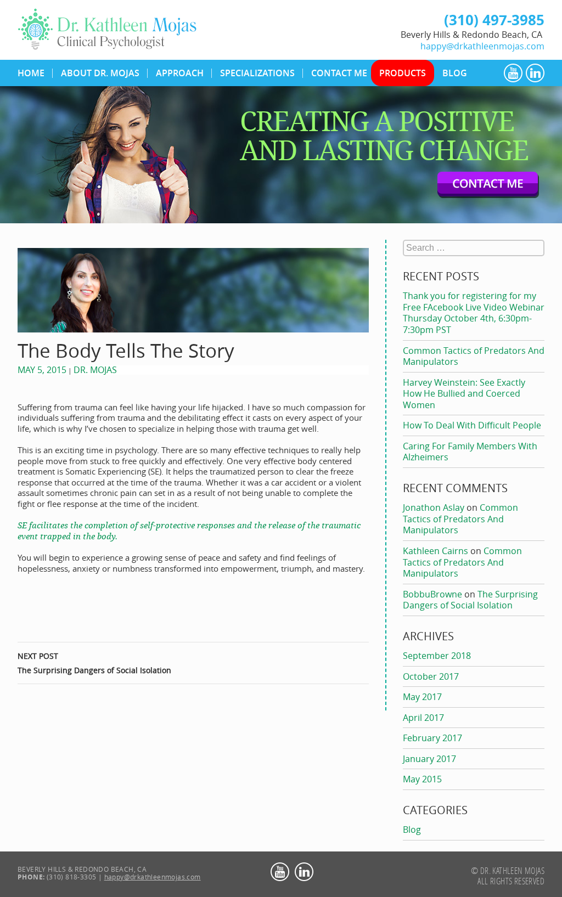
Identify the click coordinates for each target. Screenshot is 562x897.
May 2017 (422, 697)
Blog (454, 73)
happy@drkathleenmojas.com (482, 45)
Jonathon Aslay (433, 507)
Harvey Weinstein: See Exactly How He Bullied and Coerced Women (464, 393)
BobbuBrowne (432, 594)
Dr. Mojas (95, 370)
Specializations (257, 73)
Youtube (513, 73)
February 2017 (432, 738)
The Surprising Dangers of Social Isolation (94, 663)
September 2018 (437, 656)
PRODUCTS (402, 73)
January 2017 (429, 759)
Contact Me (339, 73)
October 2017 (431, 676)
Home (31, 73)
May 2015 (422, 779)
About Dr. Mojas (100, 73)
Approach (180, 73)
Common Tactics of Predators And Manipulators (473, 356)
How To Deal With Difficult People (472, 425)
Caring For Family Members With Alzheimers (470, 452)
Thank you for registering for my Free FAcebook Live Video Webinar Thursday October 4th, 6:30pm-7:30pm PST (473, 313)
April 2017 (423, 718)
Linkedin (535, 73)
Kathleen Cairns (435, 551)
